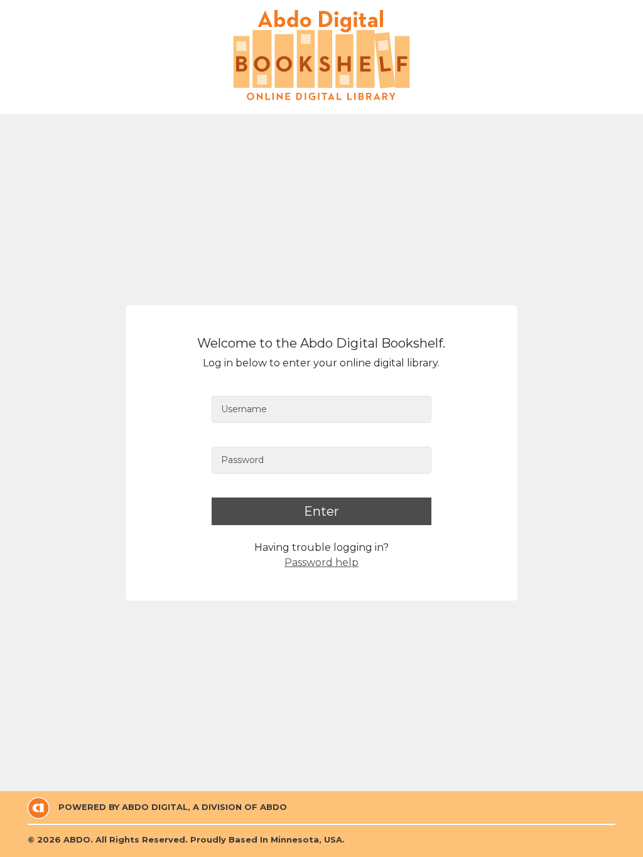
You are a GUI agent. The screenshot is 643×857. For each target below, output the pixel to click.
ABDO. (78, 839)
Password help (321, 562)
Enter (321, 511)
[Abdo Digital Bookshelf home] (321, 55)
